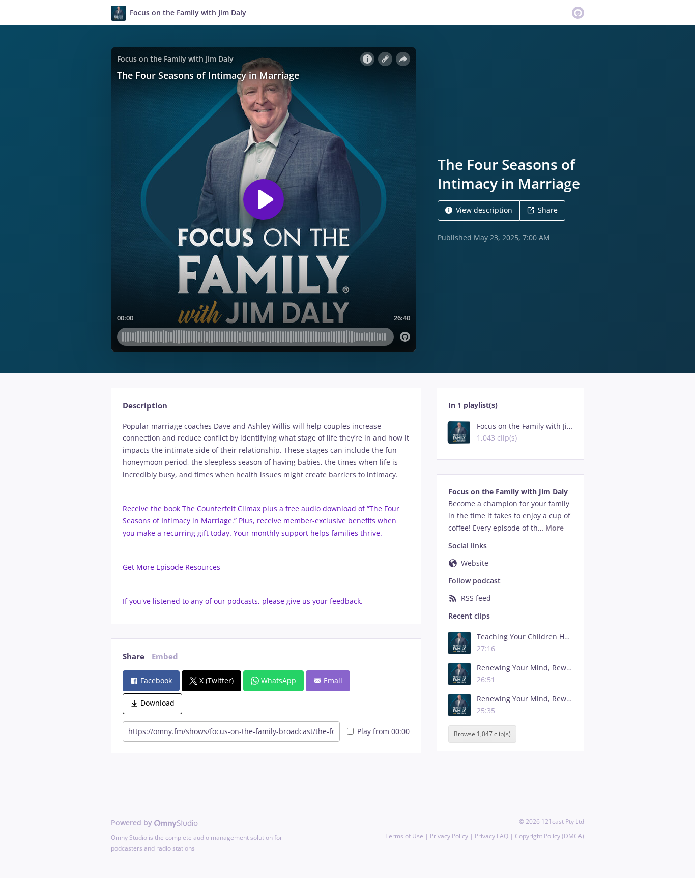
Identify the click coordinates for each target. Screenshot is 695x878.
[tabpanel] (266, 513)
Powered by (132, 822)
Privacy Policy (449, 836)
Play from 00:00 (383, 731)
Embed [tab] (165, 656)
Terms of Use (404, 836)
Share (548, 210)
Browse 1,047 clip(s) (482, 733)
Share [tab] (133, 656)
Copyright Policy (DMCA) (549, 836)
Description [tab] (145, 405)
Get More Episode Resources (172, 567)
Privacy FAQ (491, 836)
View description (484, 210)
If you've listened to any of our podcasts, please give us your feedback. (244, 601)
